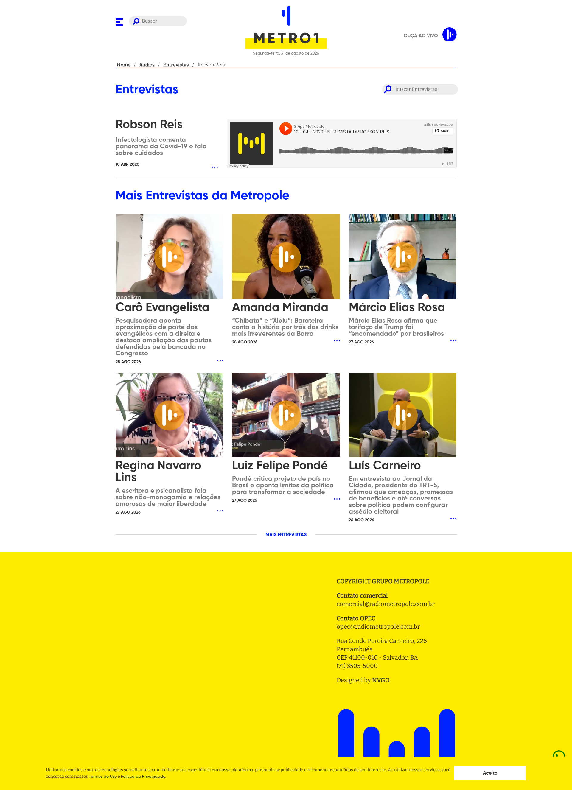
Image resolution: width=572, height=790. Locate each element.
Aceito (490, 773)
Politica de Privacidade (143, 777)
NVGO (381, 680)
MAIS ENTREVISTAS (286, 535)
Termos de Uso (103, 777)
